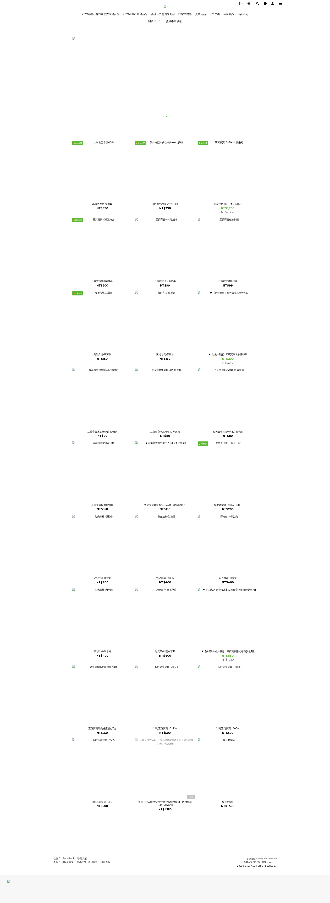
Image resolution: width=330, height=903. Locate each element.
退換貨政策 (68, 862)
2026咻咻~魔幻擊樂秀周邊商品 (100, 14)
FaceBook (68, 858)
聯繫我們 (82, 858)
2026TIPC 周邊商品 (135, 14)
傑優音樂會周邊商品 (163, 14)
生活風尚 (228, 14)
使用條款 (93, 862)
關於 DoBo (155, 21)
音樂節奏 (214, 14)
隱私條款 (105, 862)
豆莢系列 (243, 14)
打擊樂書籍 (185, 14)
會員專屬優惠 (174, 21)
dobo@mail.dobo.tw (266, 858)
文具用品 (200, 14)
